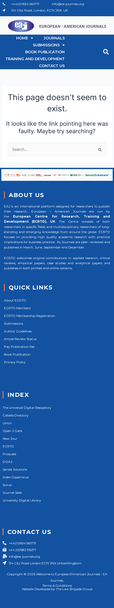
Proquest (9, 454)
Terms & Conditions (57, 585)
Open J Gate (12, 431)
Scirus (7, 485)
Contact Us (52, 65)
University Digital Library (22, 500)
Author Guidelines (18, 331)
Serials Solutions (15, 469)
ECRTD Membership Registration (29, 316)
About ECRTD (15, 300)
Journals (54, 38)
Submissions (46, 45)
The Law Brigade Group (74, 589)
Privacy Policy (15, 362)
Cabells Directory (16, 415)
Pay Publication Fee (19, 347)
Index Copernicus (16, 477)
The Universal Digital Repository (27, 408)
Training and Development (35, 58)
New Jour (10, 438)
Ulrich (7, 423)
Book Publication (45, 52)
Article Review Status (20, 339)
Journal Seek (12, 493)
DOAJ (7, 462)
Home (22, 38)
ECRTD (8, 446)
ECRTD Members (17, 308)
